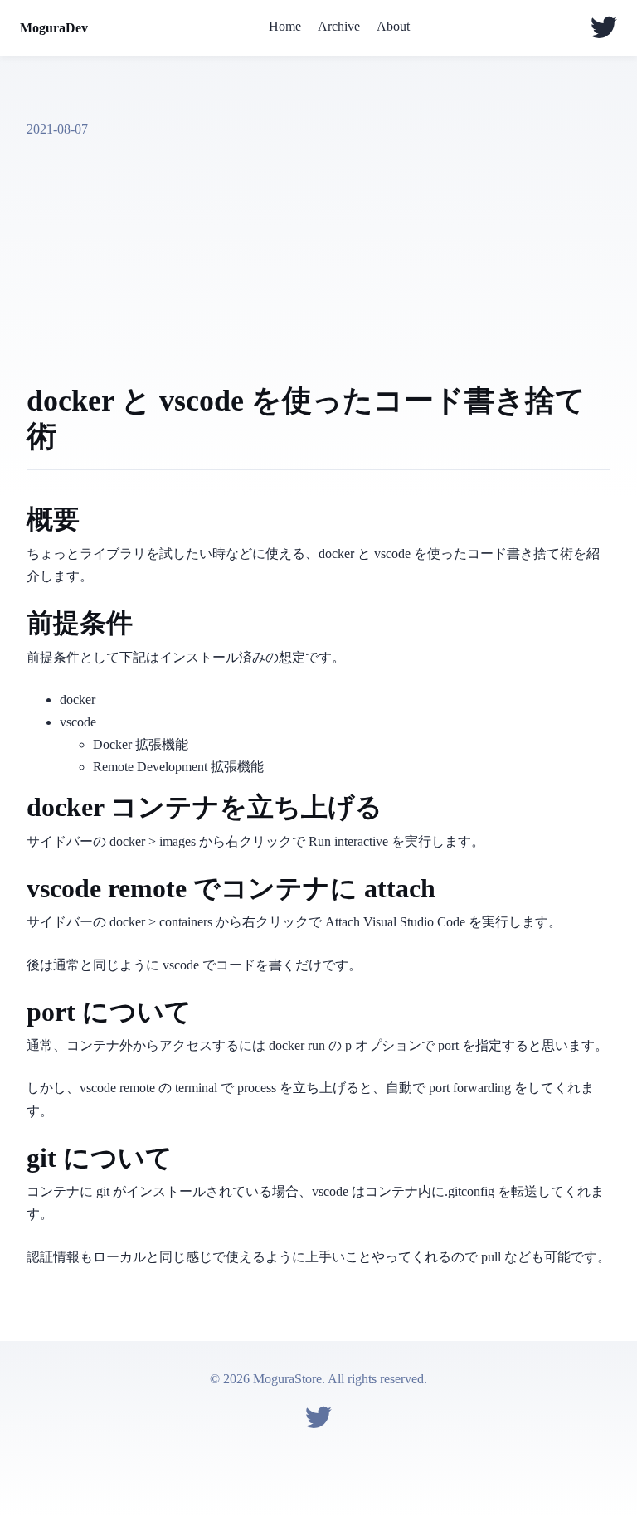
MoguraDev (54, 28)
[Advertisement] (318, 260)
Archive (339, 26)
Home (285, 26)
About (393, 26)
